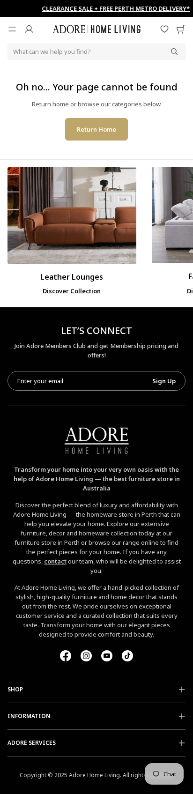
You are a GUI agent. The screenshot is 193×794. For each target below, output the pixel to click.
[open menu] (12, 29)
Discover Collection (72, 291)
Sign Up (164, 381)
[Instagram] (86, 655)
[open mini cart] (181, 29)
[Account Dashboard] (29, 29)
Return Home (96, 129)
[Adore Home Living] (96, 28)
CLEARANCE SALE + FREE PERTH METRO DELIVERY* (101, 8)
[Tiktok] (127, 655)
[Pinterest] (106, 655)
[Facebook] (65, 655)
